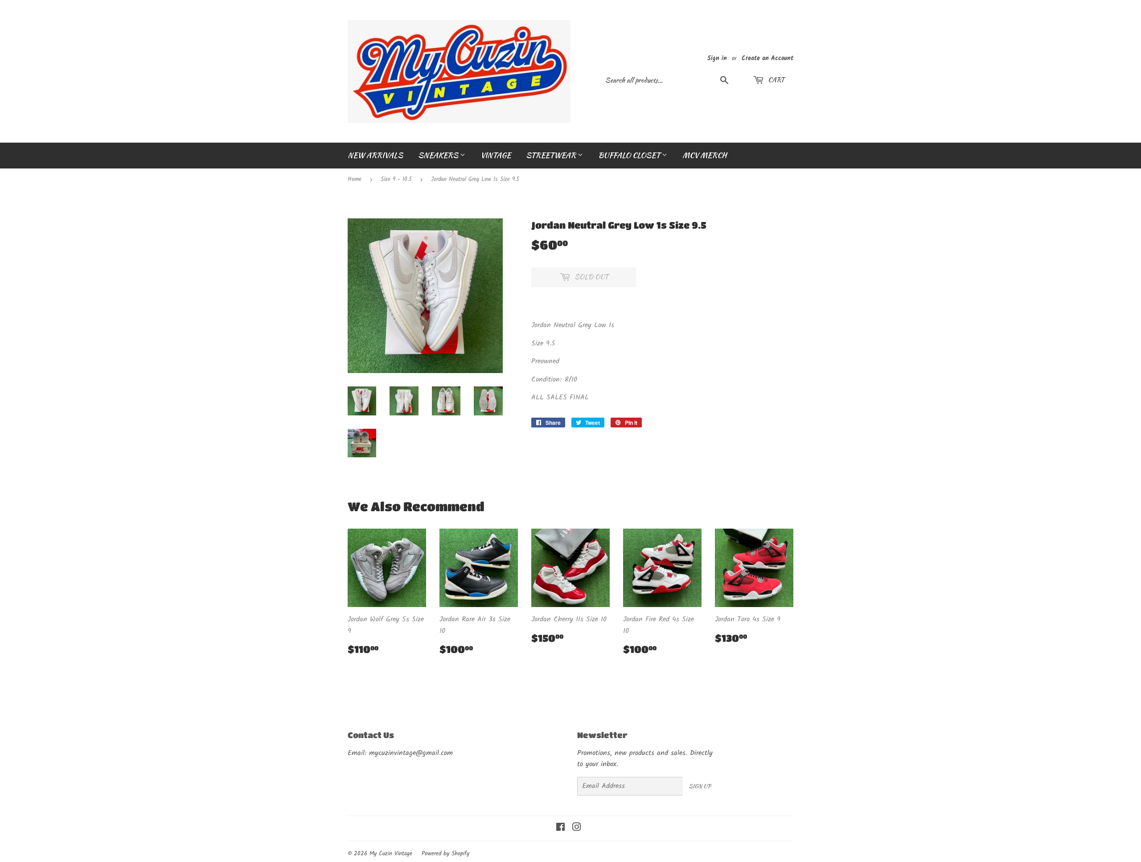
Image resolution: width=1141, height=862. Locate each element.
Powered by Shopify (445, 853)
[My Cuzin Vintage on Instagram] (576, 828)
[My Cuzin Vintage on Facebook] (560, 828)
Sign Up (700, 786)
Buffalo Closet (630, 155)
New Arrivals (375, 155)
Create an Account (767, 58)
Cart (775, 80)
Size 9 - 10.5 (396, 179)
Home (354, 179)
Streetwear (552, 155)
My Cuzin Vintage (390, 853)
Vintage (495, 155)
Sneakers (439, 155)
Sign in (717, 58)
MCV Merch (704, 155)
